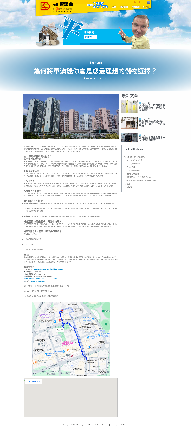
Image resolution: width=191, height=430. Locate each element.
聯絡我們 (135, 6)
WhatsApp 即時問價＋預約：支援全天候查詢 (41, 279)
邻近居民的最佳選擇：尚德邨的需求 (139, 177)
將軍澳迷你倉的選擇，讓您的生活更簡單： (144, 181)
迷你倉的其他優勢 (133, 174)
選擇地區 (89, 37)
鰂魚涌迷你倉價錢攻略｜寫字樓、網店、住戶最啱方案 (152, 124)
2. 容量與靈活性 (134, 164)
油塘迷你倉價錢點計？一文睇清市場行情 (152, 138)
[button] (165, 149)
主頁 (115, 6)
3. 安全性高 (133, 167)
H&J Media (125, 425)
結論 (128, 184)
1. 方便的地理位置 (135, 160)
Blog (145, 6)
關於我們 (124, 6)
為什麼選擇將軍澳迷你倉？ (136, 157)
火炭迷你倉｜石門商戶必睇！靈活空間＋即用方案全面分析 (152, 107)
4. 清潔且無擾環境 (135, 170)
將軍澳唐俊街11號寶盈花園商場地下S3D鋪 (48, 269)
